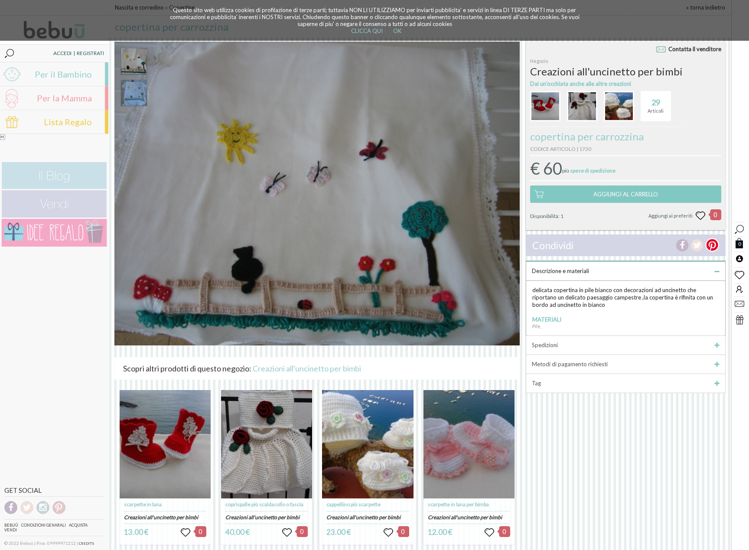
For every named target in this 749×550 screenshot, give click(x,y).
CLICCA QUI (367, 30)
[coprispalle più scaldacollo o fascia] (266, 444)
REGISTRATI (90, 53)
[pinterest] (58, 512)
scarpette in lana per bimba (458, 504)
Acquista (78, 525)
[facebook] (10, 512)
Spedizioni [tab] (545, 345)
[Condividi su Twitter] (696, 245)
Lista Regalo (68, 122)
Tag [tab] (536, 383)
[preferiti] (739, 274)
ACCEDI (62, 53)
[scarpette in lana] (165, 444)
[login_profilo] (739, 258)
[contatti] (739, 303)
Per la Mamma (64, 98)
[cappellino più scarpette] (367, 444)
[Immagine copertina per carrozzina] (134, 61)
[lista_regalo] (739, 319)
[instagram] (42, 512)
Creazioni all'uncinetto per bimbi (307, 368)
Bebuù (11, 525)
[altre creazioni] (545, 106)
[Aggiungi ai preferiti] (700, 216)
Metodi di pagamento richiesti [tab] (570, 364)
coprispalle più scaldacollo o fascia (264, 504)
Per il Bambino (63, 74)
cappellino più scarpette (353, 504)
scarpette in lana (143, 504)
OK (397, 30)
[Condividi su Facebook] (682, 245)
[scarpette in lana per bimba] (469, 444)
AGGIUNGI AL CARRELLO (625, 194)
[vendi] (54, 215)
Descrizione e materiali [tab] (560, 270)
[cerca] (739, 228)
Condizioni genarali (43, 525)
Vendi (10, 529)
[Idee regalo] (54, 244)
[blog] (54, 187)
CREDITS (86, 543)
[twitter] (26, 512)
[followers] (739, 288)
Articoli (656, 106)
